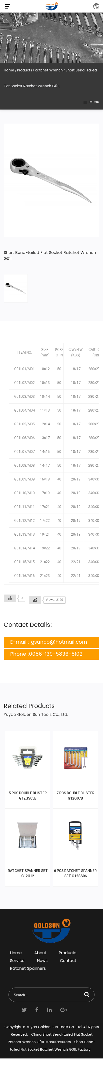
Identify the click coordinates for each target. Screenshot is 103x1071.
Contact (68, 960)
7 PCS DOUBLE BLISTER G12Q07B (75, 795)
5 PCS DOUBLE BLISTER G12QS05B (28, 795)
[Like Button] (10, 598)
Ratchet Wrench (49, 70)
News (42, 960)
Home (9, 70)
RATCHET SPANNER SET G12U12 (28, 873)
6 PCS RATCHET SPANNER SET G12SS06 (75, 873)
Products (24, 70)
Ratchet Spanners (28, 968)
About (40, 953)
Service (17, 960)
